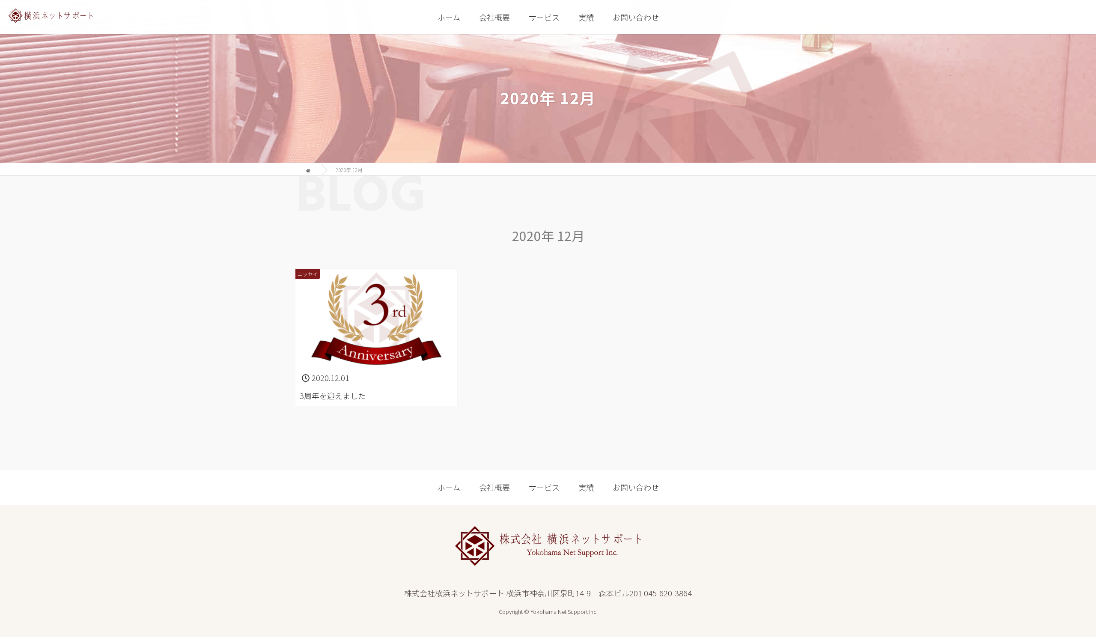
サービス (544, 17)
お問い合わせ (636, 17)
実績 (586, 17)
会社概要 (494, 17)
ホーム (449, 17)
